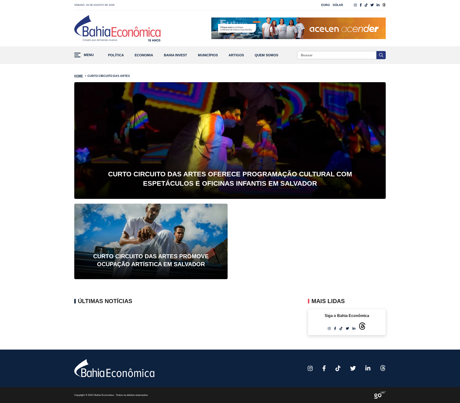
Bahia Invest (175, 55)
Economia (144, 55)
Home (78, 76)
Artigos (236, 55)
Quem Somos (266, 55)
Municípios (208, 55)
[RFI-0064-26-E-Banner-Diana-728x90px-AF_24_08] (298, 28)
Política (116, 55)
